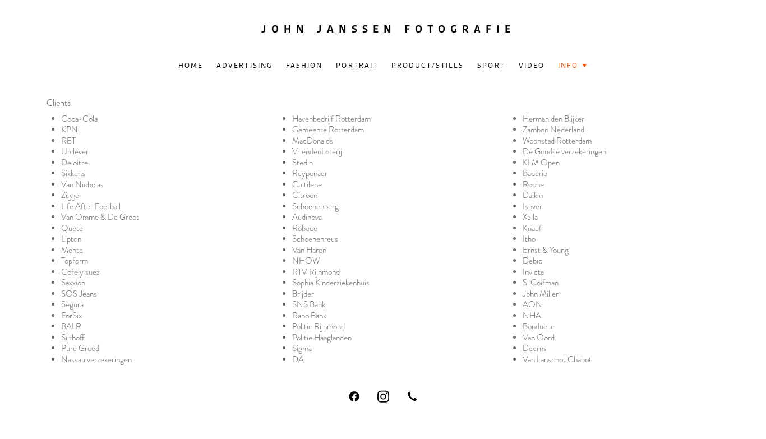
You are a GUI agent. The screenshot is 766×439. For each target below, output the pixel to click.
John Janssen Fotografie (388, 28)
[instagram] (383, 396)
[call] (412, 396)
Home (190, 65)
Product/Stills (427, 65)
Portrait (357, 65)
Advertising (244, 65)
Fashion (304, 65)
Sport (491, 65)
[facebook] (354, 396)
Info (573, 65)
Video (532, 65)
